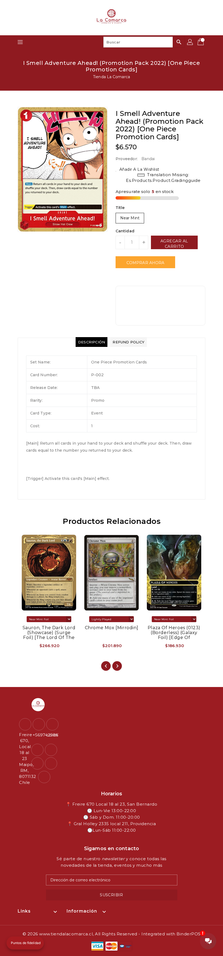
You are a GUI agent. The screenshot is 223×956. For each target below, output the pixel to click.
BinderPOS (188, 933)
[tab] (91, 342)
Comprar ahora (145, 262)
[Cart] (201, 42)
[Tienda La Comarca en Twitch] (51, 763)
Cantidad (125, 231)
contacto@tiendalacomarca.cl (51, 734)
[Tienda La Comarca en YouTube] (37, 763)
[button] (25, 942)
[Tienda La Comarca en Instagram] (51, 750)
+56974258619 (38, 734)
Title (120, 207)
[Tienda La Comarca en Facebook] (37, 750)
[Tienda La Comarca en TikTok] (44, 777)
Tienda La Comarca (111, 76)
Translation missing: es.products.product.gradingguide (163, 177)
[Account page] (190, 42)
